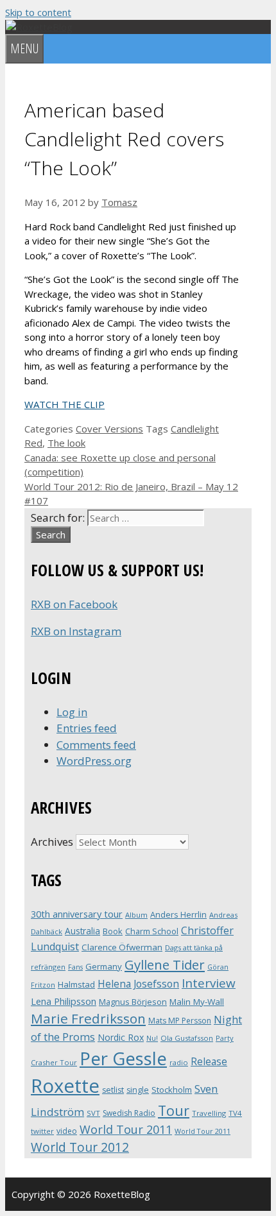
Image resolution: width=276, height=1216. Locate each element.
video (66, 1131)
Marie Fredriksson (88, 1018)
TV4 (235, 1113)
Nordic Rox (121, 1037)
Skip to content (38, 12)
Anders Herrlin (178, 914)
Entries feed (86, 728)
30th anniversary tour (77, 914)
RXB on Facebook (74, 604)
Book (113, 931)
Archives (52, 841)
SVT (93, 1113)
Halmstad (76, 984)
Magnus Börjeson (133, 1001)
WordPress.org (94, 760)
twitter (42, 1131)
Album (136, 915)
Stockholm (171, 1089)
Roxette (65, 1086)
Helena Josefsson (138, 984)
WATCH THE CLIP (64, 404)
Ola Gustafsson (186, 1038)
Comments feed (96, 744)
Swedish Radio (129, 1113)
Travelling (209, 1113)
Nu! (152, 1038)
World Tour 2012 (80, 1147)
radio (178, 1062)
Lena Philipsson (63, 1001)
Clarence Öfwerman (122, 947)
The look (66, 442)
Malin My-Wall (196, 1001)
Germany (103, 966)
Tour (173, 1110)
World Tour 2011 (126, 1129)
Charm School (151, 931)
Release (209, 1061)
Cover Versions (109, 428)
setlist (113, 1089)
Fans (75, 967)
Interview (209, 983)
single (137, 1089)
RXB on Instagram (76, 631)
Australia (82, 931)
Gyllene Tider (165, 964)
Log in (71, 712)
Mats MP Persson (179, 1020)
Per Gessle (123, 1058)
